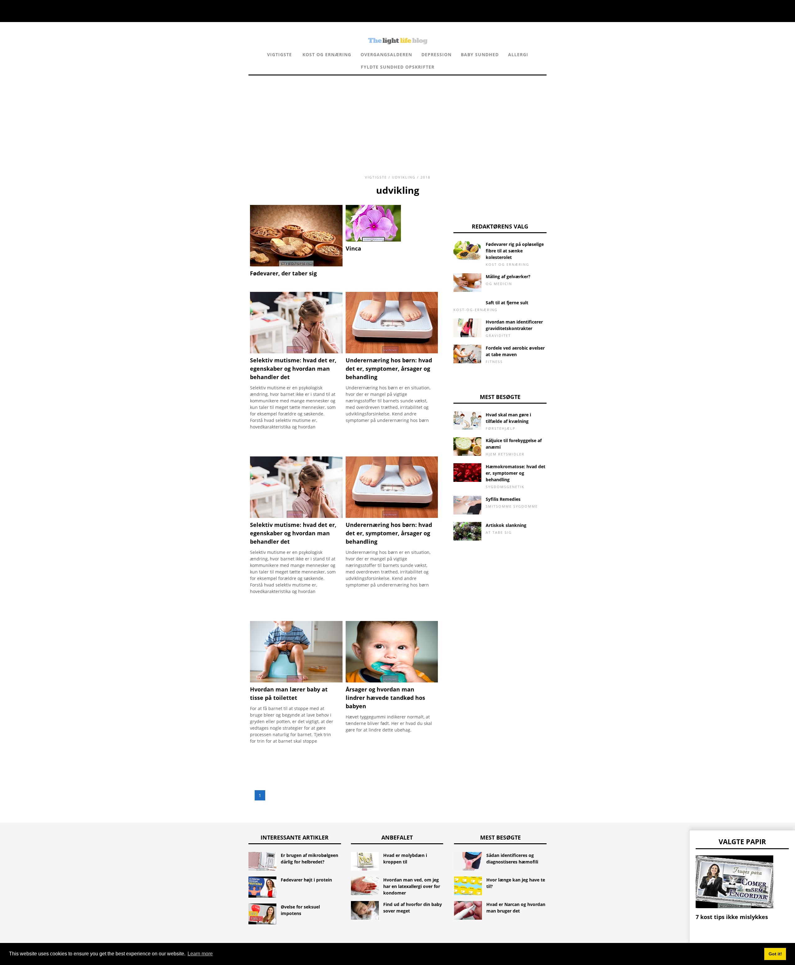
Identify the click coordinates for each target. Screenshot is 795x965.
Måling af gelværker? (508, 276)
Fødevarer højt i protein (306, 880)
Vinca (353, 248)
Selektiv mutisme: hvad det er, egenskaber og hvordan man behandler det (293, 533)
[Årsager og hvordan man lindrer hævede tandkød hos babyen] (392, 681)
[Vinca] (373, 240)
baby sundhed (480, 54)
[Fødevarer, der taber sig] (296, 265)
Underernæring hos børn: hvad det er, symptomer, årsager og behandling (389, 533)
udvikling (404, 177)
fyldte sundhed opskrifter (397, 67)
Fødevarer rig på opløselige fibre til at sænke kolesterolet (515, 250)
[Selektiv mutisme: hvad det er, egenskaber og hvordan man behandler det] (296, 352)
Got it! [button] (775, 953)
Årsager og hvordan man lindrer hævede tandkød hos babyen (385, 698)
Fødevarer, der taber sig (283, 273)
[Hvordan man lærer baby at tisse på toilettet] (296, 681)
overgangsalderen (386, 54)
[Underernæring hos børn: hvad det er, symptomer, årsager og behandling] (392, 352)
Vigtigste (279, 54)
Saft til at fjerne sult (507, 303)
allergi (518, 54)
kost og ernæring (326, 54)
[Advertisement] (397, 118)
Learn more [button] (200, 953)
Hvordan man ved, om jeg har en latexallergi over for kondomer (411, 886)
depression (436, 54)
